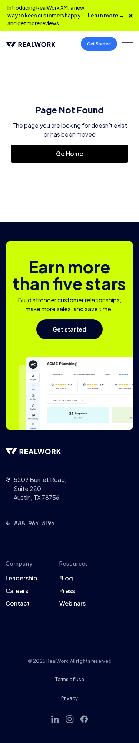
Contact (18, 603)
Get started (69, 329)
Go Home (69, 153)
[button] (127, 44)
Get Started (99, 43)
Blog (66, 578)
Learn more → (106, 15)
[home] (33, 43)
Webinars (72, 603)
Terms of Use (69, 679)
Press (67, 591)
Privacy (69, 698)
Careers (17, 591)
